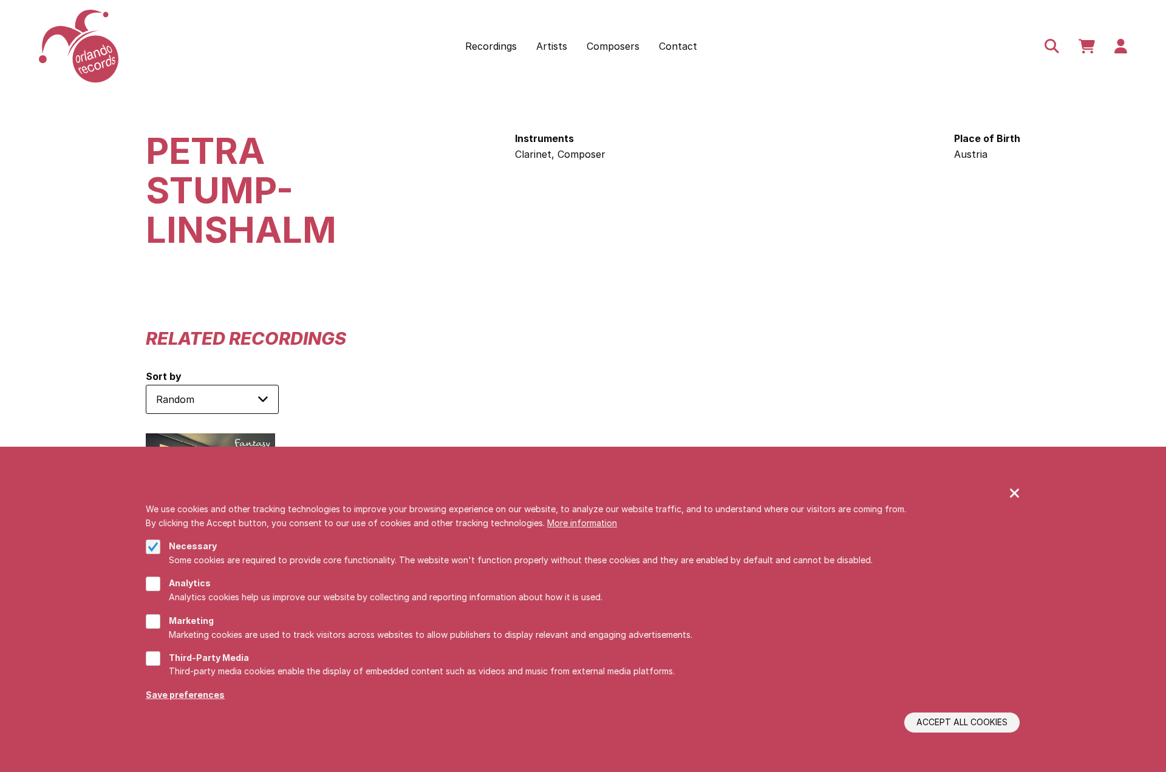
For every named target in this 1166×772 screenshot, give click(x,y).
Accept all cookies (961, 722)
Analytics (190, 583)
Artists (551, 46)
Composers (613, 46)
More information (582, 522)
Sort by (164, 376)
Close (1014, 494)
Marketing (191, 620)
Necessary (193, 546)
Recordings (491, 46)
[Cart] (1087, 46)
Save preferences (185, 694)
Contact (678, 46)
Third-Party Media (209, 657)
